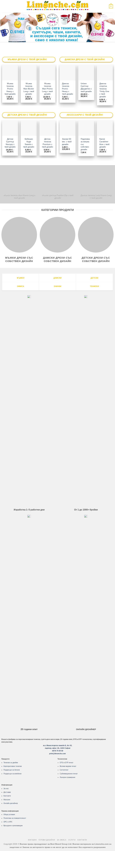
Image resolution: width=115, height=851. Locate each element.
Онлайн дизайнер (11, 803)
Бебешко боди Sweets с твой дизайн (28, 143)
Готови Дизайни (47, 840)
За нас (6, 789)
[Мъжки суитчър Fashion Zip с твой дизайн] (57, 184)
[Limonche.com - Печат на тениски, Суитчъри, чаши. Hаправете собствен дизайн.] (57, 6)
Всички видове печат (68, 766)
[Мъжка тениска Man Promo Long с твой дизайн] (19, 184)
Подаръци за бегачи (12, 770)
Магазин (7, 800)
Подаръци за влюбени (12, 774)
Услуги (72, 840)
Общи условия (9, 815)
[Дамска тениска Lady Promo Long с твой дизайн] (96, 184)
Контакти (7, 796)
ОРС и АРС (8, 822)
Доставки (7, 792)
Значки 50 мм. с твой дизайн (67, 141)
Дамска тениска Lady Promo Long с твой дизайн (95, 196)
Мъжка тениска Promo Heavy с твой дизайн (10, 88)
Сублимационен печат (69, 774)
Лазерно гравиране (67, 777)
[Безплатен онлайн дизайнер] (57, 27)
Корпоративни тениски (13, 766)
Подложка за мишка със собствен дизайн (85, 144)
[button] (3, 6)
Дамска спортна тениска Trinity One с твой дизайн (104, 90)
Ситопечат (64, 770)
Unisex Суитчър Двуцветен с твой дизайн (86, 87)
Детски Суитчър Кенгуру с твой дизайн (10, 143)
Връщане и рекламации (13, 826)
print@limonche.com (57, 754)
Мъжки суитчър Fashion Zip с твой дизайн (57, 196)
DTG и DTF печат (66, 763)
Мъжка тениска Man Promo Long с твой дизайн (47, 88)
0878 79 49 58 (57, 751)
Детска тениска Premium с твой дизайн (47, 143)
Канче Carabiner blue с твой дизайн (104, 143)
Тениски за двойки (11, 763)
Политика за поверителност (15, 818)
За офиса (61, 840)
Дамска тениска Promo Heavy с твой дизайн (67, 88)
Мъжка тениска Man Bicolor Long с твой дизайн (28, 88)
